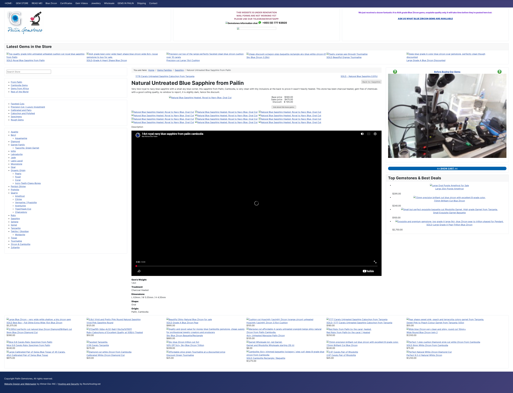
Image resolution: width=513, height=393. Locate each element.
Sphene (14, 221)
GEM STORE (22, 3)
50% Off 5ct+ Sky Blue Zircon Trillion (185, 345)
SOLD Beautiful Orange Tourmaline (344, 57)
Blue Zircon (51, 3)
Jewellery (96, 3)
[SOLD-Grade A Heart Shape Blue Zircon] (127, 55)
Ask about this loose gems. (283, 107)
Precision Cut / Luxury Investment (28, 107)
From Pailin (16, 82)
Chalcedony (21, 212)
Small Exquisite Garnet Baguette (449, 212)
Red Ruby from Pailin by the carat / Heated (348, 332)
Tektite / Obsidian (20, 231)
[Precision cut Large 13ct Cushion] (206, 55)
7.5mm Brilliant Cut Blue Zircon (449, 200)
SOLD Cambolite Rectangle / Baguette (265, 358)
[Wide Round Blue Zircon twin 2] (436, 329)
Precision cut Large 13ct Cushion (183, 60)
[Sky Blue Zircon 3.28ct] (286, 54)
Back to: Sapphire (371, 82)
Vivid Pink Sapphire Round (100, 322)
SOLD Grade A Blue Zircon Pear (182, 322)
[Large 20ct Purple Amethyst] (449, 185)
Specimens (16, 116)
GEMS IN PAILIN (126, 3)
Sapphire (15, 218)
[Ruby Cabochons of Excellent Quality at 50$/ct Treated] (109, 329)
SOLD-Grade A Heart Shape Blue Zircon (107, 60)
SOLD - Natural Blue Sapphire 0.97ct (359, 76)
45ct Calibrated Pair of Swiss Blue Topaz (27, 355)
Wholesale (109, 3)
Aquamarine (21, 138)
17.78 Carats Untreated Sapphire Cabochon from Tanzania (164, 76)
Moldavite (20, 234)
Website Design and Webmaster (20, 384)
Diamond (15, 141)
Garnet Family (18, 144)
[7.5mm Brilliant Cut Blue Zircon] (449, 197)
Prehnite (15, 189)
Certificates (66, 3)
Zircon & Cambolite (20, 244)
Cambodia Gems (19, 85)
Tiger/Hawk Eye (23, 209)
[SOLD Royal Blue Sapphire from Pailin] (47, 55)
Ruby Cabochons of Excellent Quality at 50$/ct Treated (115, 332)
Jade (13, 157)
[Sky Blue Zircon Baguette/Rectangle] (206, 330)
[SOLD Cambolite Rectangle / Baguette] (286, 353)
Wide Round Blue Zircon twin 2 (422, 332)
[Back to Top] (508, 388)
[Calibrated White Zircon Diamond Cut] (109, 351)
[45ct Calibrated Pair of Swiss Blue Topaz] (36, 351)
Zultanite (15, 247)
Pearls (18, 173)
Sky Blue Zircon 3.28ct (257, 57)
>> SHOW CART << (447, 168)
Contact (153, 3)
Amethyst (20, 196)
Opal (13, 167)
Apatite (14, 131)
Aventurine (20, 205)
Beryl (13, 135)
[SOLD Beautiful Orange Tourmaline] (347, 54)
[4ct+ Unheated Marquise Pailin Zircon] (286, 330)
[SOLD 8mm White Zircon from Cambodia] (443, 342)
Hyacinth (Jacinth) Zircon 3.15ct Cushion (267, 322)
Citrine (18, 199)
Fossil (18, 176)
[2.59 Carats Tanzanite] (97, 342)
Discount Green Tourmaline (180, 355)
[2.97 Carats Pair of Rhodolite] (342, 351)
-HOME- (8, 3)
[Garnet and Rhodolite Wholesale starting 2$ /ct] (264, 342)
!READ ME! (37, 3)
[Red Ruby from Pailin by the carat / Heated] (349, 329)
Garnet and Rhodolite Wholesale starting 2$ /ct (270, 345)
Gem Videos (81, 3)
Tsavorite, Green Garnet (27, 148)
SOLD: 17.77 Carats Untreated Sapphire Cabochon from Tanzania (359, 322)
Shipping (141, 3)
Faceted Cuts (17, 103)
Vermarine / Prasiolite (26, 202)
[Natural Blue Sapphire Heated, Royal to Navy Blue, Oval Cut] (200, 97)
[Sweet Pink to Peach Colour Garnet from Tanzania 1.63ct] (445, 319)
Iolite (13, 151)
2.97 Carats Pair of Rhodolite (341, 355)
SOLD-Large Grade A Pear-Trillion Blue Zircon (449, 224)
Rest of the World (19, 91)
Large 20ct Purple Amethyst (449, 188)
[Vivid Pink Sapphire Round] (114, 319)
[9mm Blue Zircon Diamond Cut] (39, 329)
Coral (18, 180)
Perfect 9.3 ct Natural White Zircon (424, 355)
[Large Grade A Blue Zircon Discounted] (447, 55)
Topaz (14, 237)
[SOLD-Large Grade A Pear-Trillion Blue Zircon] (449, 221)
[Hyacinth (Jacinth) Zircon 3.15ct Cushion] (279, 319)
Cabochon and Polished (23, 113)
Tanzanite (16, 228)
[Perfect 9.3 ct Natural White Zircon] (429, 351)
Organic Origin (18, 170)
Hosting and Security (68, 384)
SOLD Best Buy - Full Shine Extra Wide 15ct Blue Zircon (34, 322)
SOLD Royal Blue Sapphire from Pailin (26, 60)
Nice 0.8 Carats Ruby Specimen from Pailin (28, 345)
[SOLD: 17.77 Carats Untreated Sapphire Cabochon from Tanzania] (357, 319)
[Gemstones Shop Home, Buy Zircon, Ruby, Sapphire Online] (25, 22)
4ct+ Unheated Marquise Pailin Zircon (265, 335)
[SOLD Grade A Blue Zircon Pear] (189, 319)
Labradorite (17, 154)
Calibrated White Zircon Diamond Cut (106, 355)
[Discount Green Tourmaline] (195, 351)
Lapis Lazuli (17, 160)
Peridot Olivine (18, 186)
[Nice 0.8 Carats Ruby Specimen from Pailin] (29, 342)
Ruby (13, 215)
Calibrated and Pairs (21, 110)
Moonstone (16, 164)
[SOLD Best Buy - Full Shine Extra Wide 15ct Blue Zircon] (39, 319)
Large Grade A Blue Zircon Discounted (426, 60)
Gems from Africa (20, 88)
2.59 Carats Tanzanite (98, 345)
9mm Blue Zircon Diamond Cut (22, 332)
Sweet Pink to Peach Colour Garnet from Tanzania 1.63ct (435, 322)
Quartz (14, 192)
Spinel (14, 225)
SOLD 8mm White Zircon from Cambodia (427, 345)
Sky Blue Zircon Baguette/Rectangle (184, 335)
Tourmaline (16, 241)
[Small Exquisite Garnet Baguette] (449, 209)
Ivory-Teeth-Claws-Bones (28, 183)
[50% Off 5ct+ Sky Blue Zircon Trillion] (182, 342)
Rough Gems (17, 119)
